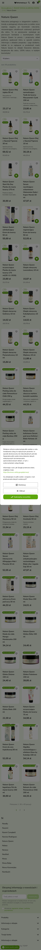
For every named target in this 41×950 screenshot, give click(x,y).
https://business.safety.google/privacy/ (16, 472)
